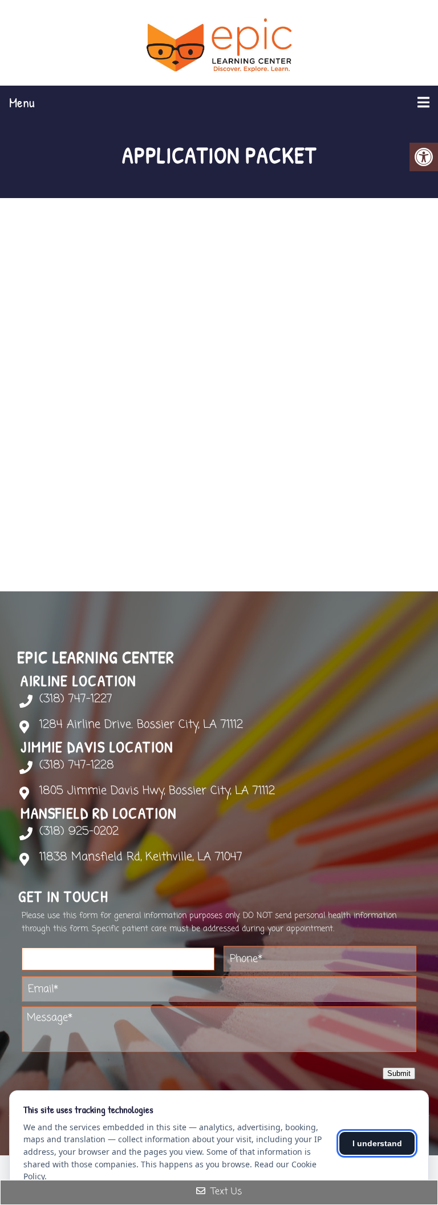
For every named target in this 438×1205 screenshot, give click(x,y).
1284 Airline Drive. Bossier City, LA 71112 (141, 725)
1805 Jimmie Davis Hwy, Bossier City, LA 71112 (157, 791)
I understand (377, 1143)
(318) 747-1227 (75, 699)
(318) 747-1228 (76, 765)
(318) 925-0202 (79, 831)
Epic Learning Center (96, 657)
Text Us (225, 1192)
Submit (399, 1073)
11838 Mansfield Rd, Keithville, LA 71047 (140, 857)
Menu (22, 102)
